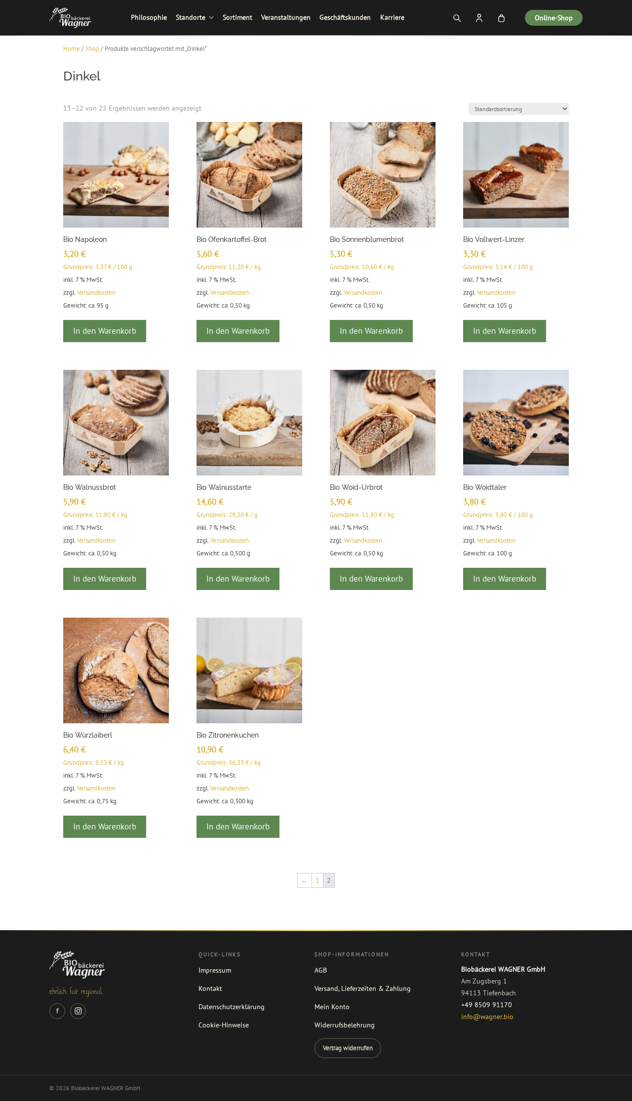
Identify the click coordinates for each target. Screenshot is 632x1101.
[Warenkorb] (501, 18)
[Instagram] (78, 1011)
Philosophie (149, 17)
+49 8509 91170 (486, 1004)
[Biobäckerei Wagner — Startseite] (70, 17)
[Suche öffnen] (457, 18)
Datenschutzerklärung (231, 1006)
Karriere (392, 17)
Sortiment (237, 17)
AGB (321, 970)
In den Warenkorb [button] (104, 330)
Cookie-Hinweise (223, 1025)
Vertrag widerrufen (348, 1048)
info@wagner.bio (487, 1016)
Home (71, 48)
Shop (92, 48)
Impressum (214, 970)
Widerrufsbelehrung (345, 1025)
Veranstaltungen (286, 17)
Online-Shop (554, 17)
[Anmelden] (479, 18)
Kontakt (210, 988)
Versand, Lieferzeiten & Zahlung (363, 988)
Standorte (190, 17)
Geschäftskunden (345, 17)
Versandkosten (96, 292)
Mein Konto (332, 1006)
